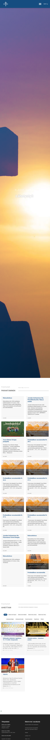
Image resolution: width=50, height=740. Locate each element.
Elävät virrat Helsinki (22, 614)
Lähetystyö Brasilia (19, 619)
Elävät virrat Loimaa (32, 614)
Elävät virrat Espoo (12, 614)
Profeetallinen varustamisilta (36, 572)
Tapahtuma (36, 619)
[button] (40, 4)
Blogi (22, 387)
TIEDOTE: (5, 674)
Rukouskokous (7, 398)
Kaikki (5, 614)
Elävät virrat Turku (42, 614)
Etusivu (19, 387)
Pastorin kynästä (28, 619)
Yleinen (42, 619)
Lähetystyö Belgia (10, 619)
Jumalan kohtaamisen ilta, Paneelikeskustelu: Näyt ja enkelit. (36, 399)
